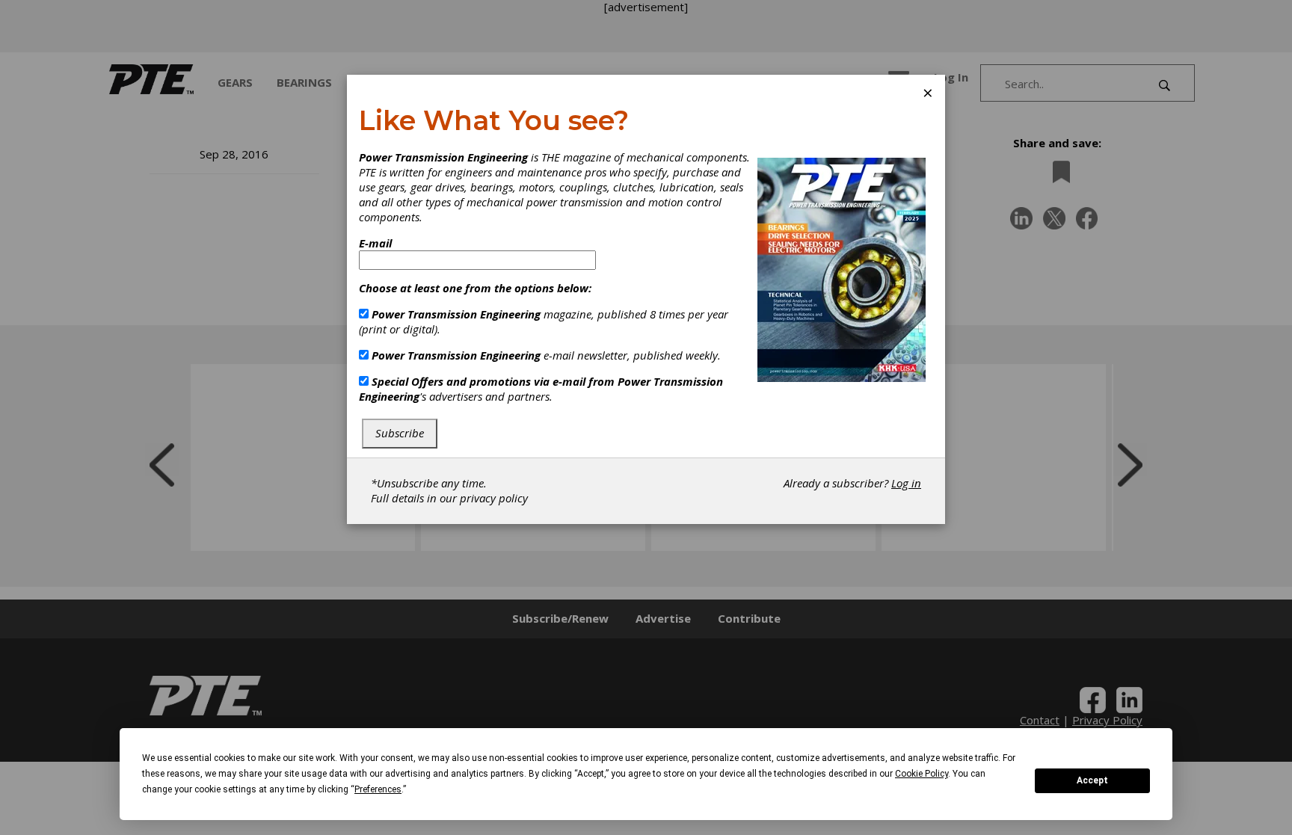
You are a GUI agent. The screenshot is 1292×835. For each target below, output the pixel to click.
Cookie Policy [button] (921, 773)
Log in (906, 482)
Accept (1092, 780)
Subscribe (399, 432)
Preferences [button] (378, 789)
